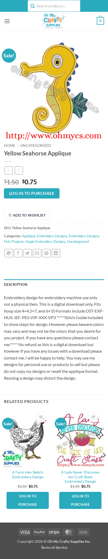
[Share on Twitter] (27, 253)
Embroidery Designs (52, 236)
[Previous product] (19, 170)
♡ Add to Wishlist (27, 215)
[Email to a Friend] (37, 253)
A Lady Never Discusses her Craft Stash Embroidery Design (80, 476)
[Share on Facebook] (18, 253)
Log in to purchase (31, 193)
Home (9, 145)
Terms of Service (54, 547)
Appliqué (28, 236)
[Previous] (4, 465)
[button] (7, 21)
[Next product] (8, 170)
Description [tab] (15, 284)
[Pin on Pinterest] (46, 253)
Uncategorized (35, 145)
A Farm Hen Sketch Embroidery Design (28, 474)
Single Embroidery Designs (45, 241)
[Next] (104, 465)
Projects (18, 241)
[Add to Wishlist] (40, 417)
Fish (7, 241)
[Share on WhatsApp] (8, 253)
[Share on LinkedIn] (56, 253)
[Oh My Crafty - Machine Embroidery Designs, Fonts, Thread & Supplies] (53, 21)
